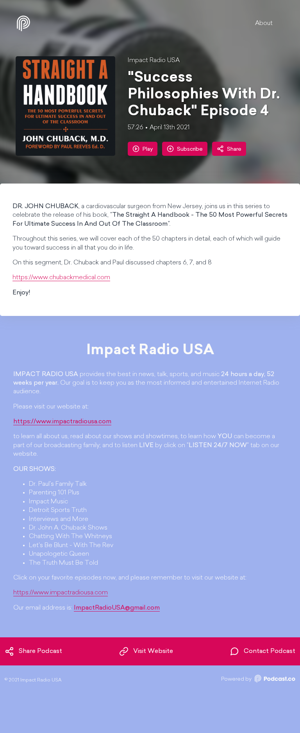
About (264, 23)
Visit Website (153, 651)
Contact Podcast (269, 651)
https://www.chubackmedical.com (61, 278)
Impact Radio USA (154, 60)
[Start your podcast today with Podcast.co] (274, 680)
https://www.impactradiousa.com (60, 593)
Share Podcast (40, 651)
